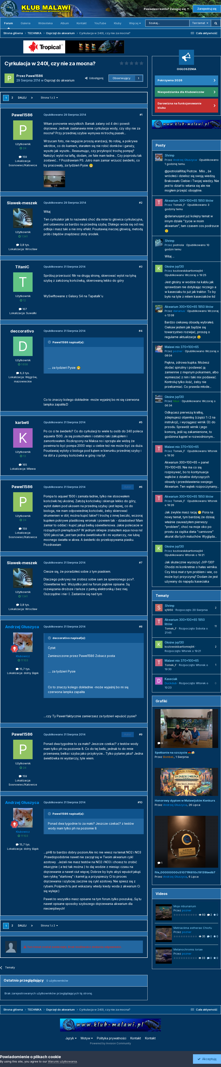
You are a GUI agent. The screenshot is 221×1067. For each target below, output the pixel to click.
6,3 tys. (24, 373)
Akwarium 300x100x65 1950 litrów (189, 200)
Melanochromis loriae (188, 949)
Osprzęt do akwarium (59, 80)
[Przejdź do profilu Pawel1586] (9, 78)
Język (70, 1038)
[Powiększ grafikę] (91, 165)
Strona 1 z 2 (48, 97)
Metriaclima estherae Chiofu (193, 928)
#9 (140, 734)
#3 (140, 266)
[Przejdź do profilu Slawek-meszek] (23, 218)
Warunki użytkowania (62, 1061)
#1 (141, 114)
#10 (140, 802)
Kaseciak (171, 679)
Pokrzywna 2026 (170, 80)
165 (24, 464)
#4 (140, 330)
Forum (8, 23)
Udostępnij (95, 78)
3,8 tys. (24, 244)
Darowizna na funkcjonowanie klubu (179, 105)
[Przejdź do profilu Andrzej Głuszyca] (23, 642)
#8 (140, 626)
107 (24, 309)
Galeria (25, 23)
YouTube (100, 23)
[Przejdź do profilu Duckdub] (159, 681)
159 (24, 156)
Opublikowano (185, 275)
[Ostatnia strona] (32, 98)
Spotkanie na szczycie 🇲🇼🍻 (175, 752)
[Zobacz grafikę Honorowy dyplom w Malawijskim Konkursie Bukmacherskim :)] (186, 782)
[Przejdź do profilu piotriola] (159, 242)
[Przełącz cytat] (50, 342)
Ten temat (198, 23)
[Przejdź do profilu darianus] (159, 308)
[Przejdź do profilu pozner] (159, 349)
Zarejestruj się (206, 8)
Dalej (22, 97)
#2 (140, 202)
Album (64, 23)
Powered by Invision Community (110, 1043)
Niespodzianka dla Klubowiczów (181, 92)
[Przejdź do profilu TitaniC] (23, 282)
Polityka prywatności (111, 1038)
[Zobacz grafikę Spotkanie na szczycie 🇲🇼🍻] (186, 728)
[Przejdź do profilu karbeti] (23, 438)
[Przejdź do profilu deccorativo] (23, 346)
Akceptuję (208, 1059)
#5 (140, 422)
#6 (140, 487)
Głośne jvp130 (174, 266)
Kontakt (82, 23)
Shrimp (169, 155)
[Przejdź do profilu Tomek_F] (159, 202)
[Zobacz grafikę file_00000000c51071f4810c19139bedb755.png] (186, 842)
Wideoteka (45, 23)
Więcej (133, 23)
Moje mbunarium (185, 906)
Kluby (117, 23)
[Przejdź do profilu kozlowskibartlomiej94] (159, 268)
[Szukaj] (216, 23)
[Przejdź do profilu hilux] (159, 399)
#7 (140, 562)
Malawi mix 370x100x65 (182, 347)
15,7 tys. (24, 669)
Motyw (86, 1038)
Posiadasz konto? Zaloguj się (165, 9)
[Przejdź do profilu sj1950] (159, 607)
